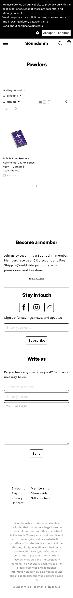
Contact (18, 503)
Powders (24, 158)
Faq (14, 493)
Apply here (36, 278)
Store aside (39, 493)
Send (36, 453)
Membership (40, 488)
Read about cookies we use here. (22, 26)
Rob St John (10, 158)
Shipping (18, 488)
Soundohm (36, 43)
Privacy (17, 498)
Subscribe (36, 340)
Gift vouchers (40, 498)
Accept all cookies (56, 33)
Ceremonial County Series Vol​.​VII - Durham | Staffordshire (19, 166)
